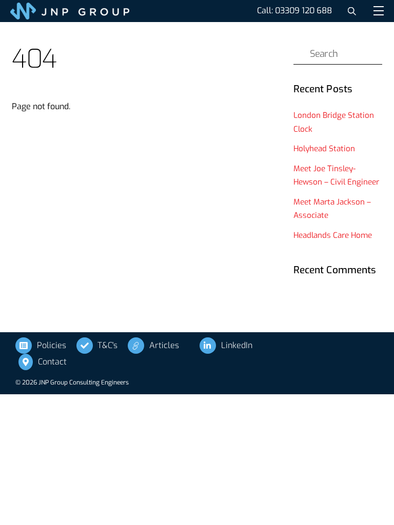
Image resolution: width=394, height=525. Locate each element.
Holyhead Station (325, 149)
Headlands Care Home (332, 235)
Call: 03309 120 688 (294, 10)
